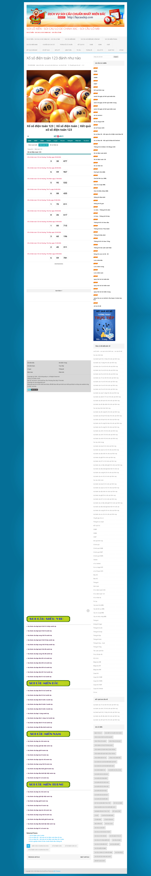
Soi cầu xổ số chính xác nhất (103, 856)
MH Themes (57, 871)
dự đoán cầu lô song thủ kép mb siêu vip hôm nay (107, 423)
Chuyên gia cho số (49, 44)
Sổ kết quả (46, 50)
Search (116, 56)
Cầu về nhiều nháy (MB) (101, 191)
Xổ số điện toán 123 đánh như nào (38, 849)
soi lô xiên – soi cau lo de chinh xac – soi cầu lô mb (43, 39)
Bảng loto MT (97, 666)
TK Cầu (79, 50)
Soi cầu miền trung (111, 39)
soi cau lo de (109, 823)
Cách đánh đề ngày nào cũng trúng (105, 753)
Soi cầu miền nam (32, 44)
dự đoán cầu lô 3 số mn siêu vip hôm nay (105, 499)
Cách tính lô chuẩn (100, 741)
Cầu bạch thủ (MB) (99, 172)
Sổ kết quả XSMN (98, 556)
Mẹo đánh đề (98, 823)
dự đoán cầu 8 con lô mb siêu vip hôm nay (105, 389)
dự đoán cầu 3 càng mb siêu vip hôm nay (105, 362)
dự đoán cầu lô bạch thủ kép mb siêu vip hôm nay (107, 416)
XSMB (91, 44)
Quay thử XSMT (97, 685)
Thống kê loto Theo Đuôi (101, 229)
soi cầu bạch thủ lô (115, 836)
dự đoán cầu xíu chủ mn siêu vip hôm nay (105, 514)
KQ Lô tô (100, 50)
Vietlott (57, 50)
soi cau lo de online (100, 836)
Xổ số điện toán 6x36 (100, 153)
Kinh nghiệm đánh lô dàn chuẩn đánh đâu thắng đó (46, 841)
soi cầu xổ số (119, 852)
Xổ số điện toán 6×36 (99, 590)
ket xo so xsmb (118, 803)
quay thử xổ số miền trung (102, 292)
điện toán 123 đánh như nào (40, 846)
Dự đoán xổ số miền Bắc (101, 799)
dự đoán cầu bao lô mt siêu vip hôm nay (104, 446)
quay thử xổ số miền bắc (101, 279)
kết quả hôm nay (32, 50)
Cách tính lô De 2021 (115, 741)
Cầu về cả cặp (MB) (99, 184)
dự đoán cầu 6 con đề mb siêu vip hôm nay (105, 370)
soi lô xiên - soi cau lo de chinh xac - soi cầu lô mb (52, 65)
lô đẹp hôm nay (108, 819)
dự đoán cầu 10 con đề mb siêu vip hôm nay (105, 378)
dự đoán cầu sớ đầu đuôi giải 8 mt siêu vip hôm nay (107, 465)
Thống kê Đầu (97, 635)
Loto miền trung (99, 266)
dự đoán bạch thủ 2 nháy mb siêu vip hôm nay (106, 359)
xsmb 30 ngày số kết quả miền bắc (104, 96)
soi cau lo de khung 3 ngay (102, 832)
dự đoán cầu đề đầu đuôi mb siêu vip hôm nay (106, 404)
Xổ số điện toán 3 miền (37, 835)
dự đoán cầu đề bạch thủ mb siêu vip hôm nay (106, 400)
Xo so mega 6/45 (99, 121)
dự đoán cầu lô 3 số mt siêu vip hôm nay (104, 461)
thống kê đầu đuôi (99, 197)
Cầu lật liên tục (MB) (100, 178)
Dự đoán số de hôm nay (101, 774)
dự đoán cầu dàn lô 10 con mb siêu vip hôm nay (107, 397)
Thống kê (89, 50)
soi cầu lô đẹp (117, 840)
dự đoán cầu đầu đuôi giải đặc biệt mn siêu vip (106, 506)
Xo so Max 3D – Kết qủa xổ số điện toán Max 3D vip (46, 837)
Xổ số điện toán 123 (71, 846)
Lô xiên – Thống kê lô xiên (102, 210)
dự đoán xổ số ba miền (101, 778)
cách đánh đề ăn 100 (100, 757)
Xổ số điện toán (57, 846)
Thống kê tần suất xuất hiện (103, 248)
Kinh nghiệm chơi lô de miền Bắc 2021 (105, 807)
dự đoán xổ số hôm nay (101, 795)
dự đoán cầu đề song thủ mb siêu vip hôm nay (106, 412)
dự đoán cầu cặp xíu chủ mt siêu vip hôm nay (106, 450)
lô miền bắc (98, 819)
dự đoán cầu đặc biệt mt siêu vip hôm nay (105, 453)
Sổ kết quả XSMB (98, 548)
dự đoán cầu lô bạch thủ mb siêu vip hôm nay (106, 419)
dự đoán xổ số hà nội (101, 790)
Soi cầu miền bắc (70, 39)
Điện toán (68, 50)
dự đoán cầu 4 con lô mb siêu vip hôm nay (105, 381)
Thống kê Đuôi (97, 639)
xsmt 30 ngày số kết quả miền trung (105, 102)
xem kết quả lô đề (100, 861)
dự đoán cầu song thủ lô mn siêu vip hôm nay (106, 510)
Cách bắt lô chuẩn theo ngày (113, 733)
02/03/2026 (32, 65)
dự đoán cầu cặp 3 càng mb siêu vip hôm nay (106, 393)
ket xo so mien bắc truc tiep (102, 803)
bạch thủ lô (98, 733)
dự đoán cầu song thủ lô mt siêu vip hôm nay (106, 472)
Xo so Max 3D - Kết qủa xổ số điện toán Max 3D (108, 134)
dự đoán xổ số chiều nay (101, 782)
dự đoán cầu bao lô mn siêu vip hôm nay (104, 484)
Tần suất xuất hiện (98, 650)
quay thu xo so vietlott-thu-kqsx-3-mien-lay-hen (107, 299)
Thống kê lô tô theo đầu (101, 222)
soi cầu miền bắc (114, 844)
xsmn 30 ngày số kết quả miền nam (105, 109)
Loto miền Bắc (98, 260)
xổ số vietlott (98, 115)
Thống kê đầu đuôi (99, 235)
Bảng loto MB (97, 662)
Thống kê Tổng (97, 647)
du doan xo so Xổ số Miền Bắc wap (104, 766)
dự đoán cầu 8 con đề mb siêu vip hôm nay (105, 374)
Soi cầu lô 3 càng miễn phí (102, 840)
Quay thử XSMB (97, 677)
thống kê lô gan (99, 203)
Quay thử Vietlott (98, 688)
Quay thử (111, 50)
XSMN (100, 44)
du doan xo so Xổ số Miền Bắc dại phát (105, 762)
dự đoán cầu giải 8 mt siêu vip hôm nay (104, 457)
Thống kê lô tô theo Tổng (102, 241)
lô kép (96, 815)
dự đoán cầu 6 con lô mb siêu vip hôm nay (105, 385)
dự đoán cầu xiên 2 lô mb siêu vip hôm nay (105, 431)
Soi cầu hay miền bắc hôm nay (90, 39)
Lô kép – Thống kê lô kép (102, 216)
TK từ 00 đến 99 (97, 654)
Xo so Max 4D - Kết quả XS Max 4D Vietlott (107, 140)
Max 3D (95, 575)
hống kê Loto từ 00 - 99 (101, 254)
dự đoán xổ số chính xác (101, 786)
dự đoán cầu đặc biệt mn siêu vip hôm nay (105, 491)
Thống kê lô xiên (97, 628)
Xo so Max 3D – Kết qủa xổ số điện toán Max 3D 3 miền (47, 839)
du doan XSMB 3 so (100, 770)
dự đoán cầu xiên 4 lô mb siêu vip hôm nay (105, 438)
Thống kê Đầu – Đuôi (99, 643)
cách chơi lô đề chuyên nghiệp (103, 737)
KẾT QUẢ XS (81, 44)
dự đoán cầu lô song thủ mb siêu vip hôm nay (106, 427)
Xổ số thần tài (98, 166)
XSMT (108, 44)
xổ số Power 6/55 (99, 128)
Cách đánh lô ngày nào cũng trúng (105, 749)
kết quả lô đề (116, 811)
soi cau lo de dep (99, 827)
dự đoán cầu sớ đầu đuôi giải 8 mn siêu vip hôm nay (107, 503)
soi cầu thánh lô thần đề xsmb (103, 852)
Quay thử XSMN (97, 681)
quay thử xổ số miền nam (102, 285)
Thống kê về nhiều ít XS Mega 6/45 (104, 147)
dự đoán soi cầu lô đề (114, 770)
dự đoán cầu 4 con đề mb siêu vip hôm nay (105, 366)
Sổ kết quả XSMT (98, 552)
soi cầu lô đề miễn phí (101, 844)
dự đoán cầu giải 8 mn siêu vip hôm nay (104, 495)
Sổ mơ (121, 50)
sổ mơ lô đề (97, 306)
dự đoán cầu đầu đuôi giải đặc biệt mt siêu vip (106, 469)
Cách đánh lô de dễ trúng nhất (104, 745)
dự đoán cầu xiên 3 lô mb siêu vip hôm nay (105, 434)
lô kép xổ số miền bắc (107, 815)
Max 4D (95, 578)
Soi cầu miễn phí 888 (100, 848)
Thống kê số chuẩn (66, 44)
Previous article (34, 857)
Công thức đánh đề (114, 757)
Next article (84, 857)
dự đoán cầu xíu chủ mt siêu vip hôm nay (104, 476)
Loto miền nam (98, 273)
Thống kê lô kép (97, 632)
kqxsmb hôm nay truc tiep (102, 811)
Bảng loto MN (97, 669)
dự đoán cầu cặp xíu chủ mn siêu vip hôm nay (106, 488)
